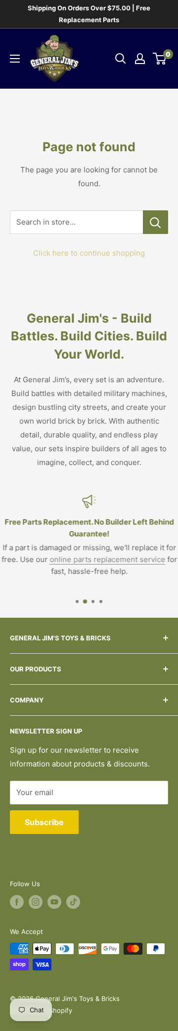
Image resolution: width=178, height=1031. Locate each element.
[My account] (140, 58)
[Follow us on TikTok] (73, 902)
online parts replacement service (107, 559)
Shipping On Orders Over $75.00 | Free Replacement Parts (89, 14)
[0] (160, 59)
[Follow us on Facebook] (17, 902)
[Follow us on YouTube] (54, 902)
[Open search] (120, 58)
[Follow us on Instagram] (36, 902)
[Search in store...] (155, 222)
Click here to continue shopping (89, 253)
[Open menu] (15, 59)
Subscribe (44, 822)
